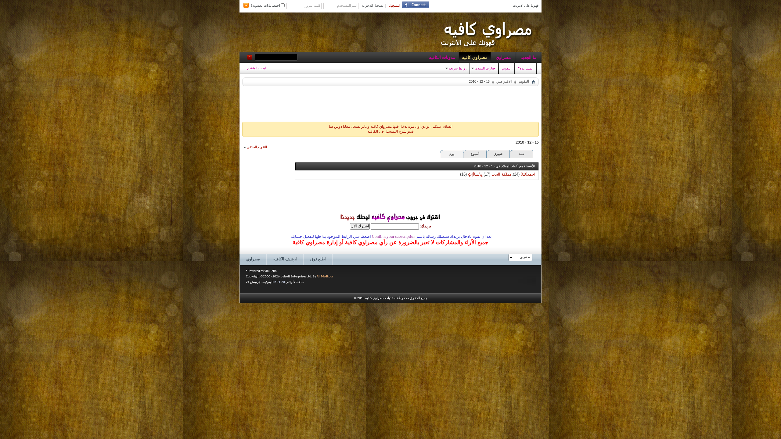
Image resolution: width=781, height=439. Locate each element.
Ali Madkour (325, 276)
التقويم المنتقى (257, 147)
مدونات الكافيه (442, 57)
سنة (521, 154)
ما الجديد (528, 57)
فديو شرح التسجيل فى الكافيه (391, 132)
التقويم (506, 68)
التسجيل (394, 6)
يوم (451, 154)
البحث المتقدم (257, 68)
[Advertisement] (390, 102)
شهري (498, 154)
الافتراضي (504, 82)
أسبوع (475, 154)
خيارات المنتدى (485, 68)
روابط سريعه (457, 68)
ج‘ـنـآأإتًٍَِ (475, 174)
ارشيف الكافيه (285, 259)
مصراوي (503, 57)
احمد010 (528, 174)
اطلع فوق (318, 259)
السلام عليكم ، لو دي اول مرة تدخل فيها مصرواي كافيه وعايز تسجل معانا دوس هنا (390, 127)
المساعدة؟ (525, 68)
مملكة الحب (501, 174)
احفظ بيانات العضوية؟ (265, 6)
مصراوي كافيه (475, 57)
